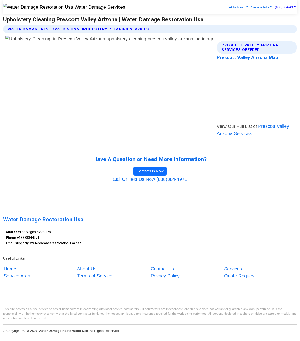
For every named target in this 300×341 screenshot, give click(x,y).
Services (233, 268)
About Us (86, 268)
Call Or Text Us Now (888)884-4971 (150, 179)
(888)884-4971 (286, 7)
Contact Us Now (150, 171)
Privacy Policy (165, 275)
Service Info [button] (260, 7)
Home (10, 268)
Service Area (17, 275)
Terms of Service (94, 275)
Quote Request (240, 275)
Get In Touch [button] (236, 7)
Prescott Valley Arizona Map (247, 57)
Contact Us (162, 268)
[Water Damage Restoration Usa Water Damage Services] (64, 7)
